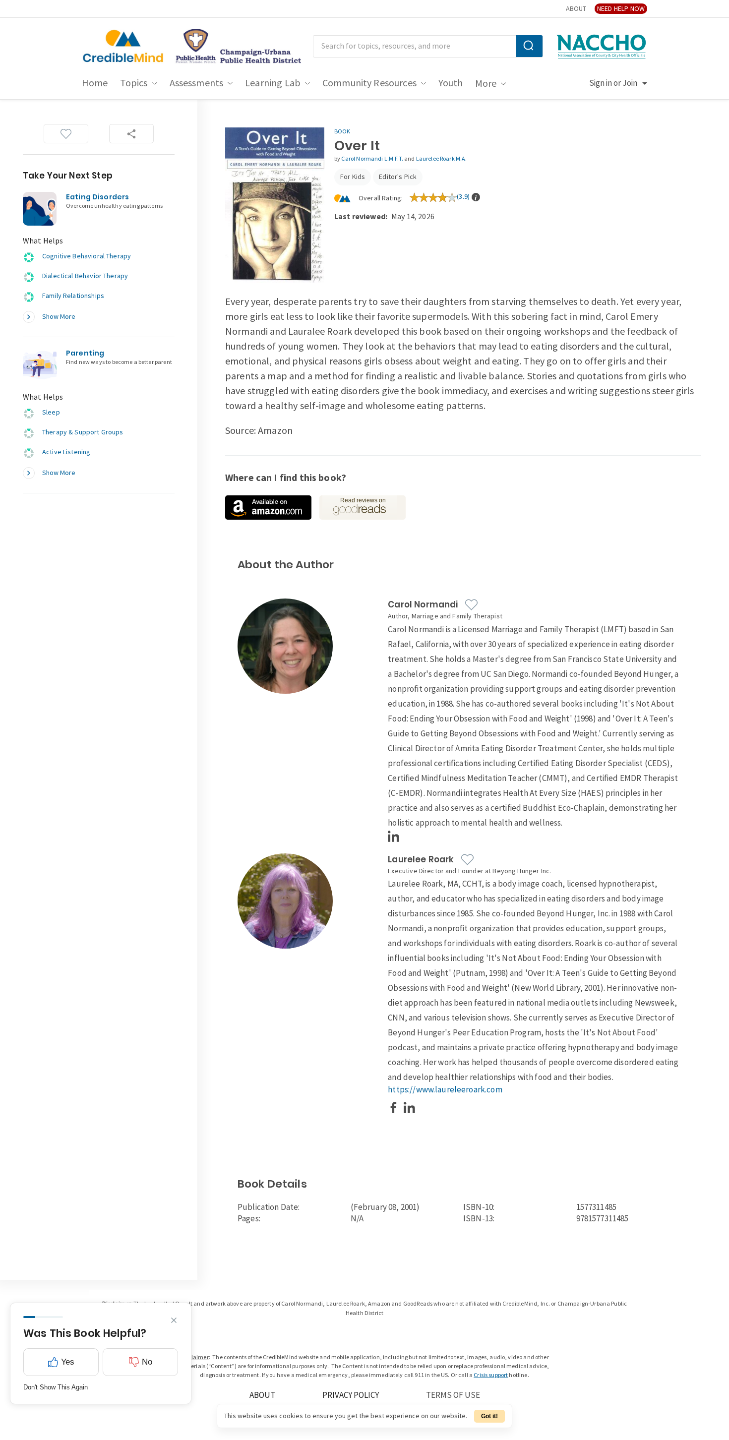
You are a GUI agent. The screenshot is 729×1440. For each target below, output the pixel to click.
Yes (67, 1362)
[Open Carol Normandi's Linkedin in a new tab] (394, 836)
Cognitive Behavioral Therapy (86, 256)
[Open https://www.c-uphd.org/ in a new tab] (235, 46)
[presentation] (476, 197)
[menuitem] (95, 83)
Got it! (489, 1416)
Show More (58, 316)
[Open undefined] (268, 507)
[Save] (66, 133)
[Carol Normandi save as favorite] (471, 605)
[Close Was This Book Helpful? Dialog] (174, 1320)
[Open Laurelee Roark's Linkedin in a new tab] (410, 1107)
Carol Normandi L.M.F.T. (372, 159)
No (147, 1362)
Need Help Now (621, 8)
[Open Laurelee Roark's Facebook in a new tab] (394, 1107)
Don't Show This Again (55, 1387)
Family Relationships (73, 296)
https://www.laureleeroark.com (445, 1090)
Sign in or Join (613, 83)
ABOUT (576, 8)
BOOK (342, 131)
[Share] (131, 133)
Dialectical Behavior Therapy (85, 276)
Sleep (51, 412)
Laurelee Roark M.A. (441, 159)
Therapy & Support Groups (82, 432)
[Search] (529, 46)
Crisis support (491, 1375)
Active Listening (66, 452)
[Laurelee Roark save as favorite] (467, 859)
